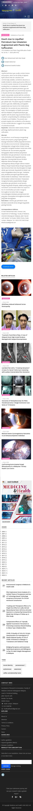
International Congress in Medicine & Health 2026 (18, 585)
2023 (3, 568)
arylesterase (7, 669)
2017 (3, 555)
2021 (3, 564)
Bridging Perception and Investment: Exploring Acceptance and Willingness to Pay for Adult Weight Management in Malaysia (18, 650)
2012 (3, 544)
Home (4, 23)
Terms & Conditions (7, 723)
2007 (3, 534)
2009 (3, 538)
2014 (3, 549)
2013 (3, 547)
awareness (17, 669)
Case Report (11, 23)
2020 (3, 562)
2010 (3, 540)
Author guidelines (6, 740)
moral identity (8, 665)
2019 (3, 560)
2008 (3, 536)
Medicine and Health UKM (17, 805)
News (3, 732)
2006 (3, 531)
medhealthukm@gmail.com (11, 709)
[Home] (16, 10)
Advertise (4, 719)
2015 (3, 551)
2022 (3, 566)
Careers (3, 729)
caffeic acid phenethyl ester (12, 673)
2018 (3, 558)
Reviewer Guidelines (7, 745)
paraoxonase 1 (20, 665)
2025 (3, 573)
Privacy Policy (5, 726)
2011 (3, 542)
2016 (3, 553)
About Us (4, 716)
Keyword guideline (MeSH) (9, 742)
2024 (3, 571)
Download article (8, 267)
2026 (3, 575)
